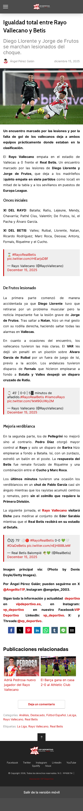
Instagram (41, 762)
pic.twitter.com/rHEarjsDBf (27, 259)
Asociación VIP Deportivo (41, 779)
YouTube (71, 762)
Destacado (37, 715)
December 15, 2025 (22, 270)
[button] (11, 630)
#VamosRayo (55, 397)
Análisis (24, 715)
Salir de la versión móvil (42, 792)
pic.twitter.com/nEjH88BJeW (49, 546)
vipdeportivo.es (28, 604)
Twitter (27, 762)
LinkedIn (56, 762)
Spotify (36, 766)
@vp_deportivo (30, 621)
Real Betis (31, 719)
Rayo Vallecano (54, 510)
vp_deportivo (13, 610)
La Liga (22, 726)
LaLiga (71, 715)
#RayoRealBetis (24, 255)
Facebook (12, 762)
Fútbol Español (56, 715)
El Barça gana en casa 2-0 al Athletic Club (57, 682)
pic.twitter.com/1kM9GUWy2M (30, 401)
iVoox (48, 766)
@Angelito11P (14, 589)
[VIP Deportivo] (41, 751)
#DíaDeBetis (16, 546)
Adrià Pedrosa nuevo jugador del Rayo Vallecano (20, 685)
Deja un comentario (41, 704)
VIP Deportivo (41, 6)
